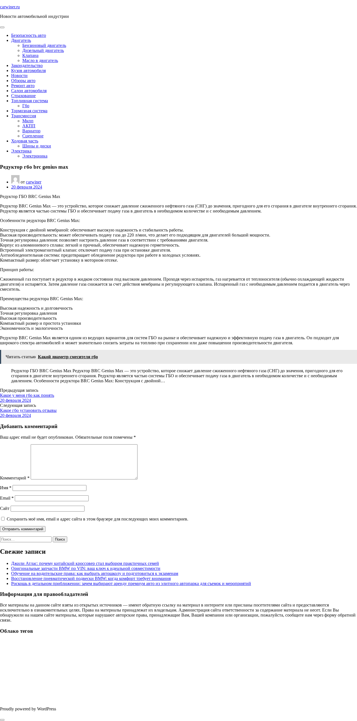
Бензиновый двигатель (44, 45)
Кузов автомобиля (28, 70)
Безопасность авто (28, 35)
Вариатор (31, 130)
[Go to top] (2, 720)
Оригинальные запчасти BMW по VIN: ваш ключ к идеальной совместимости (85, 568)
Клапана (30, 55)
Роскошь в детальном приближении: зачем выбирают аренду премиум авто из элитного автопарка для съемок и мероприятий (131, 583)
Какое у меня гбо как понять (27, 395)
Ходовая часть (24, 141)
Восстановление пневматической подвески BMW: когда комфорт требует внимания (91, 578)
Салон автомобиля (29, 90)
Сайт (4, 508)
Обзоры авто (23, 80)
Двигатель (21, 40)
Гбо (25, 105)
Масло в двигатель (40, 60)
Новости (19, 75)
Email (7, 498)
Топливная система (29, 100)
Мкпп (27, 120)
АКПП (28, 125)
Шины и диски (36, 146)
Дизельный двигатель (43, 50)
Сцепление (33, 135)
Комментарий (15, 478)
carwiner (33, 182)
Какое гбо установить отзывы (28, 410)
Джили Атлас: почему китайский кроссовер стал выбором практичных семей (85, 563)
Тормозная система (29, 110)
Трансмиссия (23, 115)
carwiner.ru (10, 6)
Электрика (21, 151)
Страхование (23, 95)
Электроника (34, 156)
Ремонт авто (23, 85)
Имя (5, 487)
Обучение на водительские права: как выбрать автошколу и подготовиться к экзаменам (94, 573)
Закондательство (27, 65)
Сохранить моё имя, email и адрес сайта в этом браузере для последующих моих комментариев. (97, 519)
